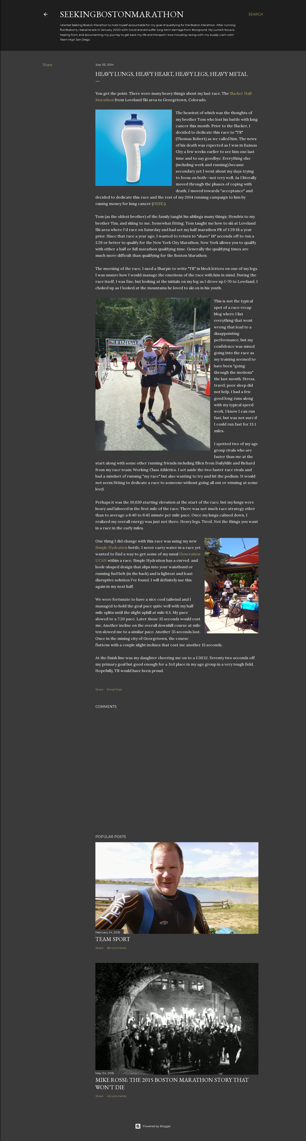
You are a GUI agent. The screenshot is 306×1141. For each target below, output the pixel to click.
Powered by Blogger (157, 1126)
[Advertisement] (176, 789)
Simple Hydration (111, 547)
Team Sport (112, 939)
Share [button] (47, 65)
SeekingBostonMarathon (122, 14)
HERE (158, 203)
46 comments (116, 1096)
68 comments (116, 948)
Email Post (114, 689)
